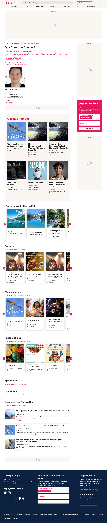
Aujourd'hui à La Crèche (13, 62)
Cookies (35, 514)
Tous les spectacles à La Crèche (16, 384)
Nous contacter (85, 514)
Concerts (52, 54)
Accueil (6, 43)
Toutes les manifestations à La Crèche (18, 295)
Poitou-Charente (25, 43)
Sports (59, 54)
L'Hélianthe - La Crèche (13, 94)
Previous (5, 224)
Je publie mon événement (89, 489)
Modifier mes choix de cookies (48, 514)
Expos (18, 58)
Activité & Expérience (12, 54)
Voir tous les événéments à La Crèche (17, 64)
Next (70, 224)
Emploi (93, 514)
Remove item (91, 117)
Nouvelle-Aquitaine (14, 43)
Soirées (66, 54)
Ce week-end (39, 6)
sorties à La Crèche (19, 51)
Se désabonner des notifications (69, 514)
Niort (13, 3)
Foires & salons (35, 54)
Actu (77, 6)
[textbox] (51, 490)
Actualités (19, 420)
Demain (26, 6)
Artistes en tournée (91, 6)
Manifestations (24, 54)
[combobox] (89, 117)
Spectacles (45, 54)
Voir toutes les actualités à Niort (15, 405)
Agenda (52, 6)
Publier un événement (85, 3)
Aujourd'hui (14, 6)
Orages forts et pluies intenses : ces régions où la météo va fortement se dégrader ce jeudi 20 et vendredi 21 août (43, 411)
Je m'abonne (89, 128)
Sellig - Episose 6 (11, 89)
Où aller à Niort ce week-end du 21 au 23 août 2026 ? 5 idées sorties (41, 426)
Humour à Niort (9, 102)
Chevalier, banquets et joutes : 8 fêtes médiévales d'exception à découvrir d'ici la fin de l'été (39, 440)
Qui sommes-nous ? (9, 514)
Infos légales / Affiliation (23, 514)
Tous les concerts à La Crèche (15, 249)
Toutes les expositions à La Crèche (17, 395)
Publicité (100, 514)
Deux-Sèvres (33, 43)
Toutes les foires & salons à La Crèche (18, 341)
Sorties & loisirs (65, 6)
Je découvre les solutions (89, 504)
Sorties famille (10, 58)
